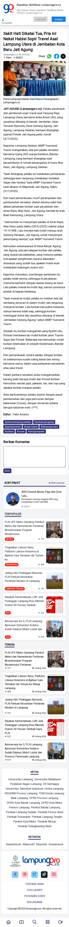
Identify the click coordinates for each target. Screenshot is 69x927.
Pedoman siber (34, 896)
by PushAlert (7, 22)
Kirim (7, 470)
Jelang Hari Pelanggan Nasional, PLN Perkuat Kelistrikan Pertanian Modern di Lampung (23, 577)
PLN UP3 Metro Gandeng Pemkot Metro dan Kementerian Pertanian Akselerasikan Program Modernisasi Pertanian (24, 658)
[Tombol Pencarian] (34, 922)
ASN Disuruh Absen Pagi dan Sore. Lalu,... (41, 493)
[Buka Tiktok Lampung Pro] (44, 874)
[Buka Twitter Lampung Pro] (34, 874)
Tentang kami (34, 884)
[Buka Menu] (47, 922)
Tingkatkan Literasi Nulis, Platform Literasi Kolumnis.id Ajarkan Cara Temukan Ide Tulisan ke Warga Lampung (25, 682)
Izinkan (59, 19)
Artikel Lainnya (56, 483)
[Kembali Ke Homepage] (8, 922)
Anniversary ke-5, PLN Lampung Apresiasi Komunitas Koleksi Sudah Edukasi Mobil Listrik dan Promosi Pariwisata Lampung (23, 750)
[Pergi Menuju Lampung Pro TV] (60, 922)
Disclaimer (34, 890)
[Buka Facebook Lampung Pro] (15, 874)
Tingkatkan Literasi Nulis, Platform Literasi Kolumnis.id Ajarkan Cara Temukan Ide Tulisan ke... (24, 553)
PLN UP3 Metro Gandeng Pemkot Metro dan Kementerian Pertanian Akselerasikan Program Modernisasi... (24, 528)
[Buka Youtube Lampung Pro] (54, 874)
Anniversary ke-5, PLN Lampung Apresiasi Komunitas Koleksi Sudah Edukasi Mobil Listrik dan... (24, 625)
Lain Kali (40, 19)
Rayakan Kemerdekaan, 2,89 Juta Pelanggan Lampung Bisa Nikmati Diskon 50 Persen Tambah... (24, 601)
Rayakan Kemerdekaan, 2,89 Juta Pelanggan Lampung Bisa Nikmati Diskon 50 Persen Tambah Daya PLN (24, 727)
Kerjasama (34, 902)
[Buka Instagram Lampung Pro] (25, 874)
